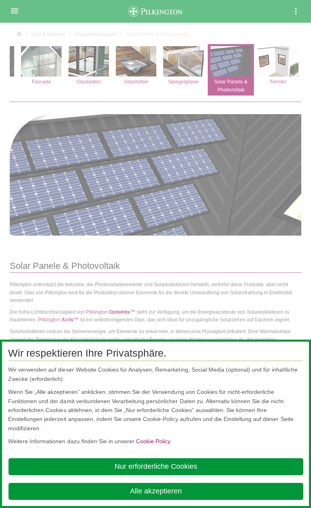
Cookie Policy (153, 441)
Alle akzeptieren (156, 491)
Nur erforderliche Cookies (156, 466)
